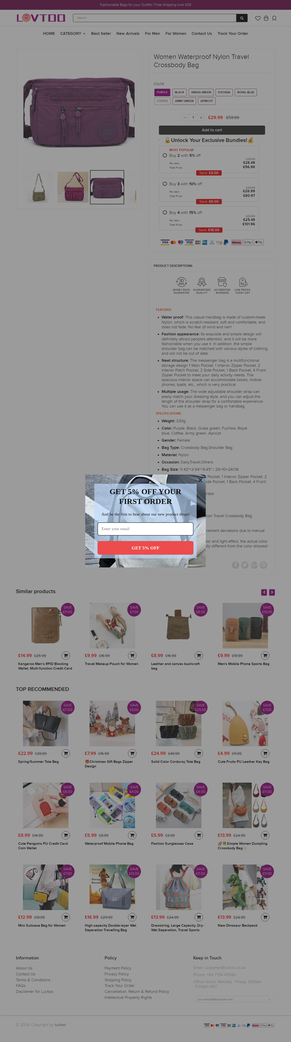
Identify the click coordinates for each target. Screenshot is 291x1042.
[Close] (200, 480)
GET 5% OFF (145, 547)
